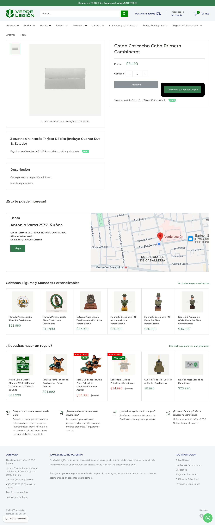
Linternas (10, 34)
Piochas (28, 25)
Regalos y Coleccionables (186, 25)
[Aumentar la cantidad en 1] (145, 74)
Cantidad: (119, 73)
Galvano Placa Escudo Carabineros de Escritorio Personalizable (89, 320)
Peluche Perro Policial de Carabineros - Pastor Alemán (55, 383)
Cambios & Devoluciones (189, 465)
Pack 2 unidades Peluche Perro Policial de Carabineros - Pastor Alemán (89, 384)
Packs (23, 34)
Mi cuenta (176, 15)
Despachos (181, 469)
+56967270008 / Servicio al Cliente (21, 486)
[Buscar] (124, 14)
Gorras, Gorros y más (153, 25)
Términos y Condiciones (188, 484)
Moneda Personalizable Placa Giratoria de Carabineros (54, 320)
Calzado (96, 25)
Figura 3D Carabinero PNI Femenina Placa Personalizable (157, 320)
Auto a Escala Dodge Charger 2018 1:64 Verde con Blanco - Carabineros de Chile (22, 384)
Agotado (136, 84)
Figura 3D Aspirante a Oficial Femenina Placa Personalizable (189, 320)
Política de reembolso (17, 497)
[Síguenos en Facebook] (201, 516)
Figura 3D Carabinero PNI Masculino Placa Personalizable (123, 320)
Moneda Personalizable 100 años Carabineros (20, 318)
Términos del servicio (17, 492)
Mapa (18, 248)
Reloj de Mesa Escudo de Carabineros (190, 381)
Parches (60, 25)
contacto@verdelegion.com (20, 479)
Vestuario (11, 25)
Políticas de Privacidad (187, 479)
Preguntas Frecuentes (187, 474)
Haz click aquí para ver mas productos (189, 346)
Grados (44, 25)
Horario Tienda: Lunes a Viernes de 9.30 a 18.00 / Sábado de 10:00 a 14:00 (22, 472)
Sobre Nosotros (184, 460)
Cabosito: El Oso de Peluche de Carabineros (122, 381)
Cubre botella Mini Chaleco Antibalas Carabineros (158, 381)
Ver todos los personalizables (194, 283)
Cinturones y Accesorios (121, 25)
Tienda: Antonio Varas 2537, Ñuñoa (21, 462)
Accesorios (78, 25)
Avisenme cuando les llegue (183, 89)
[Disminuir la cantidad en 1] (129, 74)
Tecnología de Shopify (16, 513)
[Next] (209, 311)
